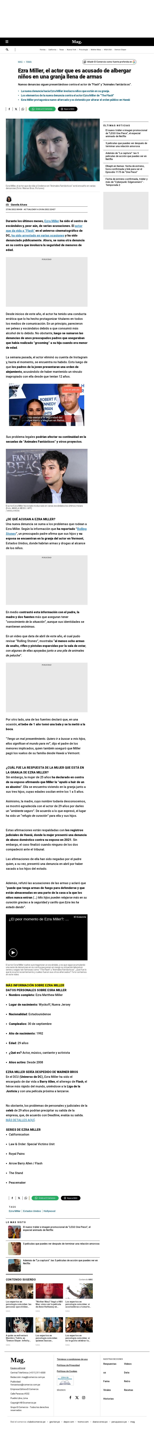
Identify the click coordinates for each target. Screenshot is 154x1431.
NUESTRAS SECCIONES (113, 1359)
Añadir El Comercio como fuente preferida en (109, 62)
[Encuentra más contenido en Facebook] (9, 109)
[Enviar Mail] (8, 205)
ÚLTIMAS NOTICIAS (116, 125)
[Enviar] (7, 49)
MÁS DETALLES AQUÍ (20, 1120)
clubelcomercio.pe (36, 1422)
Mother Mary (96, 50)
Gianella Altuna (19, 204)
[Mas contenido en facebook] (70, 1397)
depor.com (69, 1422)
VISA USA (108, 50)
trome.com (83, 1422)
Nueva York (71, 50)
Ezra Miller (14, 1211)
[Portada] (18, 1365)
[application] (47, 937)
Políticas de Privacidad (68, 1365)
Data (126, 1372)
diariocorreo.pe (100, 1422)
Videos (128, 1363)
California (52, 50)
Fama (106, 1381)
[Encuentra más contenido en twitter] (16, 109)
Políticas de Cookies (67, 1371)
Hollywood (49, 1211)
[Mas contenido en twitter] (77, 1397)
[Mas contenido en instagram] (83, 1397)
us (104, 1372)
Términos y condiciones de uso (72, 1359)
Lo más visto (16, 1222)
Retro (127, 1381)
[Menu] (8, 42)
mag (132, 1422)
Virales (107, 1390)
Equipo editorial (18, 1368)
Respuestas (109, 1363)
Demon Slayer (120, 50)
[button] (13, 952)
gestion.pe (54, 1422)
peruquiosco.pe (119, 1422)
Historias (108, 1398)
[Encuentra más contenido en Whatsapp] (22, 109)
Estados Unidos (32, 1211)
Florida (42, 50)
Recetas (128, 1390)
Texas (61, 50)
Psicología (83, 50)
